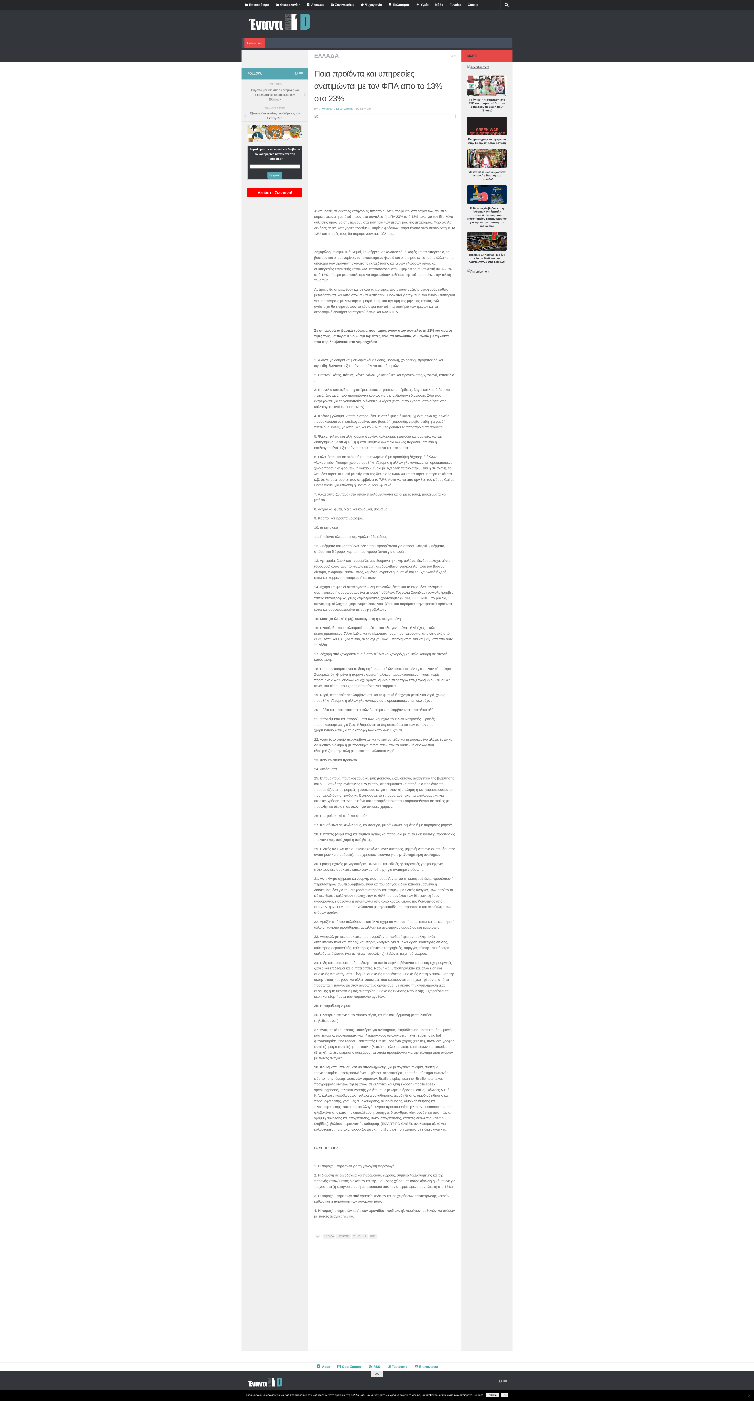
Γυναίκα (455, 4)
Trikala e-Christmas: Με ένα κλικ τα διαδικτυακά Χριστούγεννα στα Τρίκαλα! (487, 258)
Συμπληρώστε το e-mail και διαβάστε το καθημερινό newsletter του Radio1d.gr (275, 154)
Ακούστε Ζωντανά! (275, 193)
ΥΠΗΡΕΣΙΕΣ (359, 1236)
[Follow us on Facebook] (296, 73)
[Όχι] (749, 1395)
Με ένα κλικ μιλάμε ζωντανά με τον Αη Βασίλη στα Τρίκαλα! (487, 175)
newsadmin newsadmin (335, 109)
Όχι (504, 1394)
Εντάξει (492, 1394)
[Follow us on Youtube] (300, 73)
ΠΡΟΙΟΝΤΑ (344, 1236)
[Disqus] (385, 1296)
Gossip (473, 4)
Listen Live (254, 43)
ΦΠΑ (372, 1236)
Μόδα (439, 4)
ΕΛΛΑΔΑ (326, 56)
